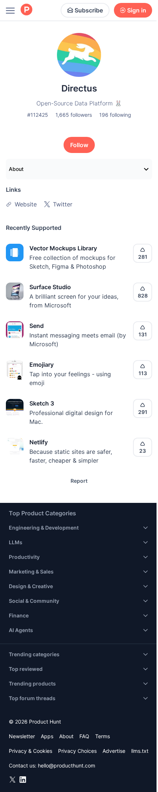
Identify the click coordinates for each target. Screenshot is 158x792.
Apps (47, 736)
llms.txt (139, 751)
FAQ (84, 736)
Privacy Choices (77, 751)
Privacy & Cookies (30, 751)
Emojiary (41, 364)
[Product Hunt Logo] (26, 10)
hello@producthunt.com (66, 765)
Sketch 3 (41, 403)
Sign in (136, 10)
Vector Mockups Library (63, 248)
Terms (102, 736)
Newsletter (22, 736)
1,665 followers (73, 115)
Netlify (38, 442)
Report (79, 481)
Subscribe (89, 10)
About (16, 169)
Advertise (114, 751)
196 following (115, 115)
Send (36, 325)
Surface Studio (50, 287)
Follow (79, 145)
